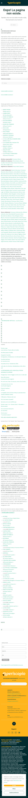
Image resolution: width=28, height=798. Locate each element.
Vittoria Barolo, (16, 161)
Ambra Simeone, (20, 748)
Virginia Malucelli (10, 226)
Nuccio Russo (17, 236)
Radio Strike (13, 205)
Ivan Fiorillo (14, 221)
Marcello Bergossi (22, 175)
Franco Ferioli (9, 184)
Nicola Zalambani (12, 208)
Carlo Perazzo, (23, 753)
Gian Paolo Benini (13, 175)
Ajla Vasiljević (21, 239)
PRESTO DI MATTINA (8, 589)
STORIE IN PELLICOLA (8, 597)
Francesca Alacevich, (5, 763)
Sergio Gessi (7, 129)
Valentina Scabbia (18, 237)
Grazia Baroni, (13, 770)
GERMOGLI (5, 553)
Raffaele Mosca (13, 230)
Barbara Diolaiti (10, 219)
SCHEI (4, 593)
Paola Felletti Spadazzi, (14, 742)
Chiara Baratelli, (23, 755)
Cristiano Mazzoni (21, 194)
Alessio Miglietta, (13, 748)
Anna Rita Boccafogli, (5, 752)
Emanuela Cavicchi (8, 179)
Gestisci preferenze (14, 792)
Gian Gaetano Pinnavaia (10, 201)
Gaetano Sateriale (8, 237)
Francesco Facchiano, (5, 764)
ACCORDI (5, 516)
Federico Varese (12, 206)
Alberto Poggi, (23, 746)
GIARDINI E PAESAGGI (8, 135)
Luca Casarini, (17, 772)
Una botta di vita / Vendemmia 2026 (9, 363)
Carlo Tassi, (3, 755)
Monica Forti (21, 221)
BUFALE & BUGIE (7, 523)
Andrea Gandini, (4, 749)
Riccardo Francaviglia (9, 613)
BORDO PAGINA (6, 109)
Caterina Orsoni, (9, 755)
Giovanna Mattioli (8, 137)
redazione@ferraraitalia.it (7, 91)
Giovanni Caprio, (4, 768)
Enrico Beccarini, (20, 760)
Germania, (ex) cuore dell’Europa (8, 402)
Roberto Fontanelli (19, 219)
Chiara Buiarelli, (4, 756)
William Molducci (8, 148)
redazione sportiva (13, 606)
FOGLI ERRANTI (6, 549)
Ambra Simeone (18, 162)
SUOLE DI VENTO (7, 600)
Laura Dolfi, (3, 771)
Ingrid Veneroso (4, 241)
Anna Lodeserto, (16, 750)
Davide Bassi (24, 173)
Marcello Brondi (12, 177)
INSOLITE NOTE (6, 150)
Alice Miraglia (4, 197)
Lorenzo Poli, (11, 772)
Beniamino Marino (17, 192)
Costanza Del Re (22, 181)
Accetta (14, 785)
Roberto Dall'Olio (14, 181)
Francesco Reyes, (22, 764)
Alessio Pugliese (18, 234)
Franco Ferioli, (4, 766)
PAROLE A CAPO (6, 582)
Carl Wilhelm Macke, (5, 753)
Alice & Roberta (9, 172)
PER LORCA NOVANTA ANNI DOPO (9, 417)
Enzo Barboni (8, 216)
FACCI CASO (6, 128)
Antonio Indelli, (19, 752)
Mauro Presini (20, 201)
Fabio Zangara (20, 241)
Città (3, 655)
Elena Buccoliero (8, 533)
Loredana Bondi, (4, 772)
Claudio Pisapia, (19, 756)
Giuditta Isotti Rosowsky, (13, 768)
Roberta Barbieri (9, 173)
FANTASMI (5, 545)
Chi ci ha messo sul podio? (7, 399)
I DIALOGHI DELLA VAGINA (9, 560)
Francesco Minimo (20, 195)
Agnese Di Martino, (15, 746)
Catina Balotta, (16, 755)
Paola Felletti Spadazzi (18, 166)
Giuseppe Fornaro (5, 186)
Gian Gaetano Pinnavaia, (19, 766)
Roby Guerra (7, 111)
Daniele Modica (20, 228)
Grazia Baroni (17, 173)
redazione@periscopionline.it (14, 693)
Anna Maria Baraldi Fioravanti (13, 214)
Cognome (4, 651)
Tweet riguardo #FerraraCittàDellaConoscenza (12, 665)
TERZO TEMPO (6, 604)
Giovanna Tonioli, (18, 767)
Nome (3, 646)
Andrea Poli (3, 234)
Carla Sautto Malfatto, (14, 753)
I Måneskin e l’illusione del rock (8, 397)
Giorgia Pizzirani (21, 232)
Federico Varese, (19, 761)
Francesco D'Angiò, (14, 763)
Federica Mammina (19, 226)
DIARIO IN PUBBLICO (8, 117)
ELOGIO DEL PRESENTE (8, 124)
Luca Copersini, (23, 772)
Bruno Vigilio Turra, (5, 742)
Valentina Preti (10, 234)
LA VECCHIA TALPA (7, 571)
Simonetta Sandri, (5, 744)
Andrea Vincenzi (13, 241)
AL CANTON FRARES (7, 520)
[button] (1, 3)
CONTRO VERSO (6, 531)
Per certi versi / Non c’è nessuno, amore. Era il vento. (13, 381)
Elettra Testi (7, 140)
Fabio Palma (17, 197)
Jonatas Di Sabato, (5, 183)
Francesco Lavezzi (16, 190)
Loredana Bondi (4, 177)
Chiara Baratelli (7, 115)
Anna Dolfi (12, 183)
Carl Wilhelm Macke (8, 192)
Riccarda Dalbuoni (8, 133)
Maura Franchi (7, 126)
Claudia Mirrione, (11, 756)
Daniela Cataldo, (4, 759)
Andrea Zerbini (20, 208)
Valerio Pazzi (9, 199)
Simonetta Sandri (9, 162)
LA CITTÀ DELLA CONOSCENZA (10, 153)
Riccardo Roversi (9, 236)
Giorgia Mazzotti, (11, 767)
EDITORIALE (6, 538)
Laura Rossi (7, 205)
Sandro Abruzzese (16, 170)
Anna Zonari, (13, 752)
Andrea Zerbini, (4, 750)
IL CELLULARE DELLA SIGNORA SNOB (11, 139)
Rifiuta (14, 789)
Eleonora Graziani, (13, 744)
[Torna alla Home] (14, 3)
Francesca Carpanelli (10, 217)
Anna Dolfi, (10, 750)
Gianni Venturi (7, 118)
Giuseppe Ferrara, (22, 768)
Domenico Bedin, (19, 759)
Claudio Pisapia (4, 203)
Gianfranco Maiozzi (17, 225)
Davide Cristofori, (12, 759)
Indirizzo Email (5, 642)
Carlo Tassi (9, 518)
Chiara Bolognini (16, 216)
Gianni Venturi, (4, 767)
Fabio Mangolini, (4, 761)
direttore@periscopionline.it (14, 697)
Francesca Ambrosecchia (16, 212)
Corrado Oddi (11, 197)
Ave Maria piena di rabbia (7, 352)
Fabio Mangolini (12, 194)
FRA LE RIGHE (6, 131)
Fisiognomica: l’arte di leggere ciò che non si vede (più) (14, 374)
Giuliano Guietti (8, 225)
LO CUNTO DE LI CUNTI (8, 578)
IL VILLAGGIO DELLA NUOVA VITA (11, 142)
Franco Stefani (8, 239)
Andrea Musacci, (19, 749)
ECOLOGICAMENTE (7, 120)
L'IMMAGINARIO (7, 564)
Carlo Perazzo (16, 199)
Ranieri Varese (20, 206)
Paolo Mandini (4, 228)
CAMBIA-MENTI (6, 113)
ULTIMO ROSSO (6, 608)
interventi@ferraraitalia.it (7, 94)
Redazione (11, 203)
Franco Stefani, (11, 766)
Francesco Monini (17, 159)
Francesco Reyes (18, 203)
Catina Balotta (17, 172)
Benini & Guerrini (5, 175)
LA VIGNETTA (6, 575)
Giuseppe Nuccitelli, (5, 770)
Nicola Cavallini (10, 554)
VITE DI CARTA (6, 615)
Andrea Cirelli (7, 122)
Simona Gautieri (9, 223)
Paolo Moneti (12, 195)
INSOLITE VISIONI (7, 146)
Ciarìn (22, 179)
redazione (11, 602)
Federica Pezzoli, (12, 761)
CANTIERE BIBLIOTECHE (8, 527)
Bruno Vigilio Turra (8, 164)
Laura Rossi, (8, 771)
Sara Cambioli (20, 177)
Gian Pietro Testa (8, 144)
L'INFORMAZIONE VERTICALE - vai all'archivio (11, 320)
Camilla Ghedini (17, 223)
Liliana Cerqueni (17, 179)
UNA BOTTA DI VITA (7, 611)
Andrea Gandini (10, 188)
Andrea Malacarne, (12, 749)
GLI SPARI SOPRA (7, 556)
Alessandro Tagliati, (5, 748)
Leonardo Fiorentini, (16, 771)
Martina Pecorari (13, 232)
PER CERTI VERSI (7, 586)
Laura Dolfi (18, 183)
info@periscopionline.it (12, 701)
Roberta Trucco (4, 206)
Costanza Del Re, (10, 757)
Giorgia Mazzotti (5, 195)
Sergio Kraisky (8, 190)
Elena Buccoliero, (4, 760)
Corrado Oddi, (4, 757)
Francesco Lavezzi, (14, 764)
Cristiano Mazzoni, (18, 757)
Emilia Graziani (7, 221)
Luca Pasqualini (4, 232)
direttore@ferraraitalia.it (8, 512)
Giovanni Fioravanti (8, 155)
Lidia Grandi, (23, 771)
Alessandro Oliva (21, 230)
